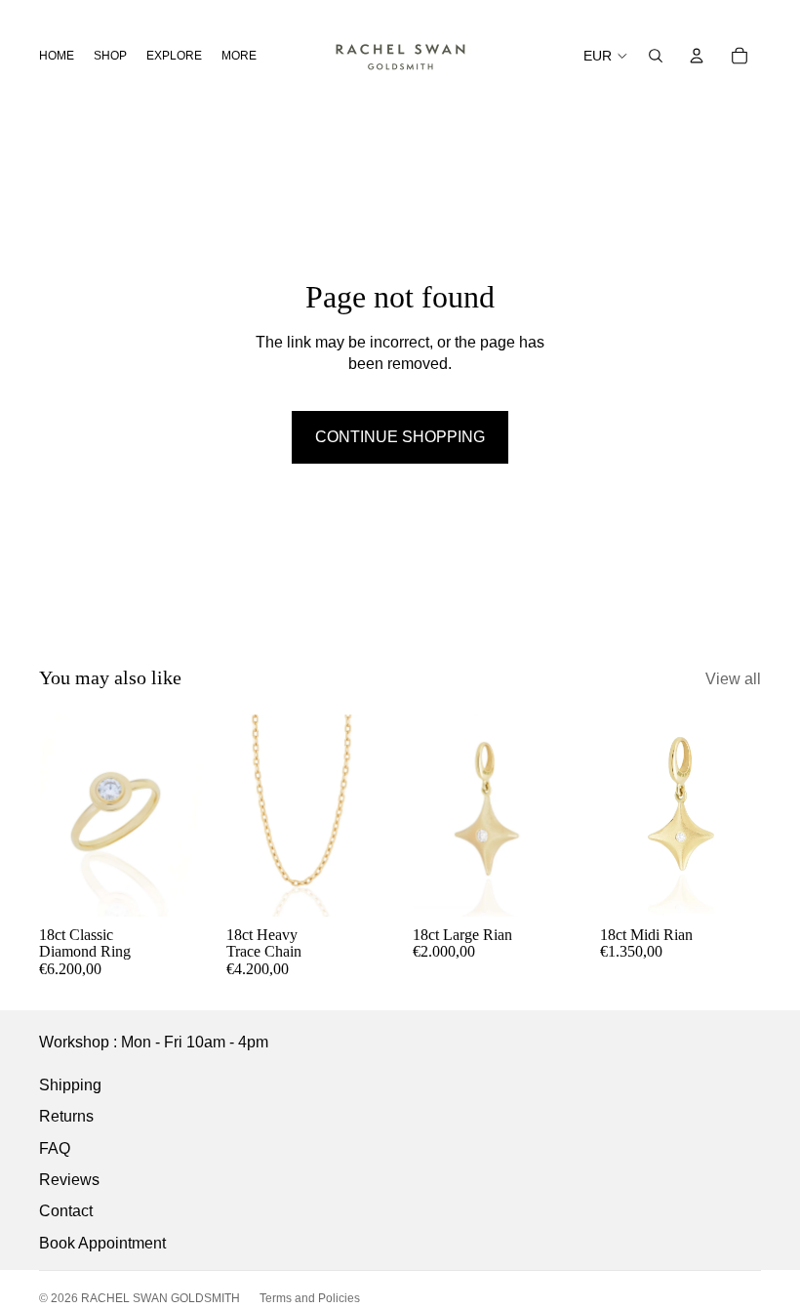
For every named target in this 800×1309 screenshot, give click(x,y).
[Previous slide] (54, 815)
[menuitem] (239, 55)
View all (733, 679)
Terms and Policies (310, 1298)
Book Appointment (102, 1243)
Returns (66, 1116)
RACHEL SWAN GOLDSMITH (160, 1298)
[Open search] (655, 55)
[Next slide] (185, 815)
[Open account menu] (696, 55)
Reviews (69, 1179)
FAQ (54, 1148)
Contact (66, 1211)
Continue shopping (400, 437)
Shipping (70, 1085)
